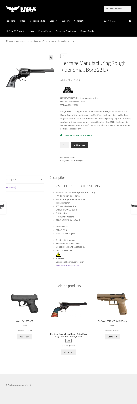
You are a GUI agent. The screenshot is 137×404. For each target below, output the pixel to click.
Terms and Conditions (66, 31)
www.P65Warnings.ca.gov (67, 265)
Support (66, 20)
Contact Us (79, 20)
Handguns (10, 20)
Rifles (22, 20)
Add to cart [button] (24, 337)
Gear (52, 20)
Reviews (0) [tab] (11, 187)
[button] (51, 57)
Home (11, 41)
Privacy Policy (44, 31)
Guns (18, 41)
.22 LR (72, 160)
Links (31, 31)
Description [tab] (11, 179)
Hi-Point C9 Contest (15, 31)
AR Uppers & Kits (37, 20)
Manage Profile (87, 31)
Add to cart (79, 145)
